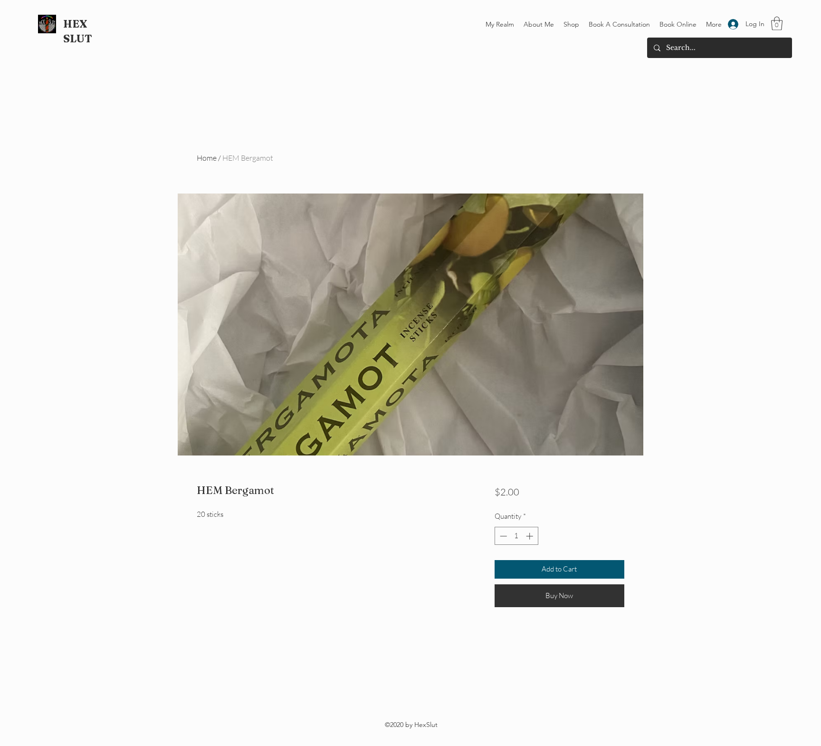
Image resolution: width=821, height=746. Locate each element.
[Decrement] (502, 536)
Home (207, 158)
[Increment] (530, 536)
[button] (777, 23)
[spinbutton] (516, 536)
